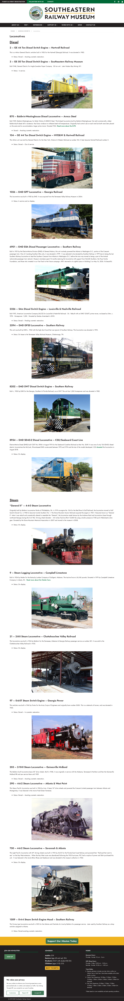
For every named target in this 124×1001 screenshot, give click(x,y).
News (80, 25)
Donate (50, 2)
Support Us (51, 25)
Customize (12, 993)
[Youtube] (122, 1)
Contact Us (90, 25)
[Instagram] (118, 1)
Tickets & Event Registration (13, 2)
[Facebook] (114, 1)
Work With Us (67, 25)
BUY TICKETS (52, 968)
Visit (26, 25)
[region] (25, 987)
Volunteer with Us (36, 2)
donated (99, 447)
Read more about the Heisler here (38, 580)
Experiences (37, 25)
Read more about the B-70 (66, 126)
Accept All (38, 993)
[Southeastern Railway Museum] (62, 22)
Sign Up (10, 957)
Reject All (25, 993)
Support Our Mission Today (62, 941)
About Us (15, 25)
